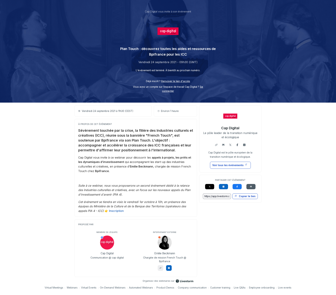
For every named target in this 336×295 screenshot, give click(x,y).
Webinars (72, 287)
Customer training (220, 287)
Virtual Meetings (54, 287)
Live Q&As (240, 287)
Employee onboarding (262, 287)
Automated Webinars (141, 287)
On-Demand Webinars (112, 287)
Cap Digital (230, 128)
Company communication (192, 287)
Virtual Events (89, 287)
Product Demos (165, 287)
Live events (284, 287)
